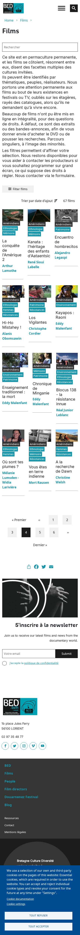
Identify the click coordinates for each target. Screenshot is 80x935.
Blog (8, 805)
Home (9, 20)
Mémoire (9, 233)
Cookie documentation (20, 899)
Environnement (66, 305)
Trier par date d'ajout (37, 201)
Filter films (20, 189)
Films (24, 20)
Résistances (10, 315)
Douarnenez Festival (21, 797)
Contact (9, 825)
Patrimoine (63, 229)
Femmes (8, 310)
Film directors (15, 789)
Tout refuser (38, 915)
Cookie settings (16, 904)
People (9, 781)
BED (7, 765)
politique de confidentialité (41, 663)
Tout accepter (38, 926)
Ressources (11, 818)
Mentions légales (15, 832)
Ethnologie (10, 228)
